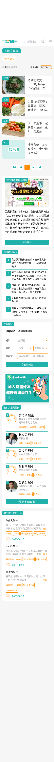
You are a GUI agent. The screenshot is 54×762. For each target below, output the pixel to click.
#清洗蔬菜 (9, 59)
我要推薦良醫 (27, 501)
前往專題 (27, 242)
